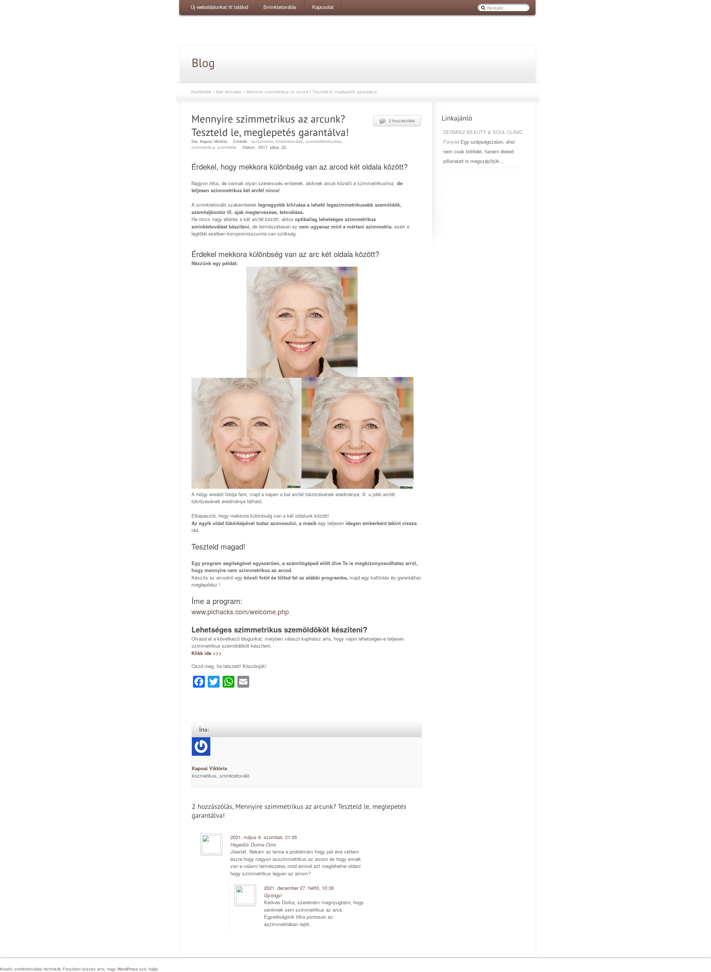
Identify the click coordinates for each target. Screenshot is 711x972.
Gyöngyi (273, 895)
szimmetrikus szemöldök (214, 147)
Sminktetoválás (280, 6)
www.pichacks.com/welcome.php (240, 611)
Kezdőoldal (201, 91)
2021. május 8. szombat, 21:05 (263, 837)
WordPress (127, 969)
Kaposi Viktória (209, 768)
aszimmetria (262, 141)
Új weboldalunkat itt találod (219, 6)
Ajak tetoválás (228, 91)
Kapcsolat (323, 6)
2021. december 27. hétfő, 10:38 (299, 887)
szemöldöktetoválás (323, 141)
